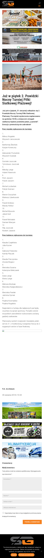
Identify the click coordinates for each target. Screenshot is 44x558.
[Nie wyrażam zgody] (41, 551)
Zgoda (14, 555)
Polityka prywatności (26, 555)
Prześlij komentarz (32, 522)
